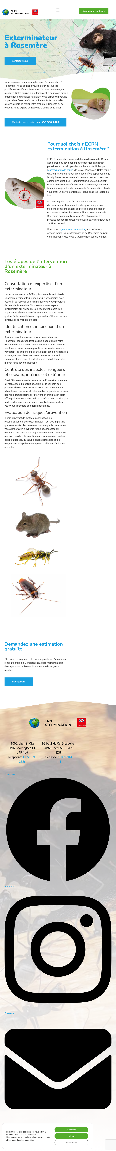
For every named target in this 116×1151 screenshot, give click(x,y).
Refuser (71, 1136)
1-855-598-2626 (10, 3)
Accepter (71, 1129)
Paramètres (71, 1142)
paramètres (29, 1140)
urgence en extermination (72, 229)
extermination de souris (60, 170)
